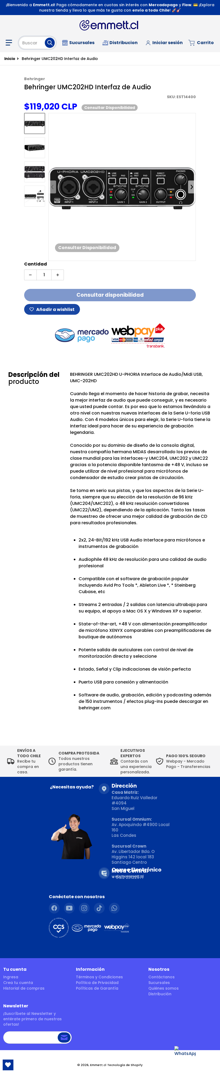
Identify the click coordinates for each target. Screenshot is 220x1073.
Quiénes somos (163, 988)
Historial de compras (24, 988)
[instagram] (84, 908)
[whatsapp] (114, 908)
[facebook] (54, 908)
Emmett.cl (98, 1065)
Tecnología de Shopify (125, 1065)
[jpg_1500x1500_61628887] (34, 196)
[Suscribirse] (64, 1037)
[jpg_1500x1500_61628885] (34, 147)
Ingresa (10, 977)
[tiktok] (99, 908)
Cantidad (35, 264)
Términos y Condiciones (99, 977)
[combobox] (37, 43)
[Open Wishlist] (8, 1065)
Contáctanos (161, 977)
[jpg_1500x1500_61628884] (34, 123)
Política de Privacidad (97, 982)
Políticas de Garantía (97, 988)
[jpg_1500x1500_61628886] (34, 171)
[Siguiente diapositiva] (192, 186)
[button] (10, 42)
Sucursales (159, 982)
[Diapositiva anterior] (52, 186)
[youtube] (69, 908)
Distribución (159, 994)
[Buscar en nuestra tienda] (50, 43)
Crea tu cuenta (18, 982)
